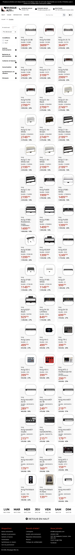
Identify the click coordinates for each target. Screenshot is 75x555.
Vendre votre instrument (33, 534)
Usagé (9, 15)
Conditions (6, 38)
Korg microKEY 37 (27, 461)
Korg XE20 (62, 250)
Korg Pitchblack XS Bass (46, 491)
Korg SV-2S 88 (26, 40)
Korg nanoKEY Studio (27, 431)
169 (43, 468)
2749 (63, 107)
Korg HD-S (44, 370)
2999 (63, 77)
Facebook (53, 543)
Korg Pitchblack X (27, 491)
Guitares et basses (9, 61)
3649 (63, 45)
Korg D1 (61, 280)
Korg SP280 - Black (26, 251)
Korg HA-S (44, 340)
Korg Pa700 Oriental (63, 71)
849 (43, 317)
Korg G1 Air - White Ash (63, 101)
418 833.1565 (54, 534)
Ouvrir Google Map (56, 540)
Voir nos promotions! (7, 545)
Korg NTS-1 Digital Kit (63, 461)
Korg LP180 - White (45, 281)
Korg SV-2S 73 (64, 40)
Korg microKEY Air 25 (46, 461)
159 (62, 467)
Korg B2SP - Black (26, 311)
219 (62, 408)
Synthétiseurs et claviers (8, 72)
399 (62, 344)
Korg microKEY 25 (64, 491)
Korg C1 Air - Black (26, 191)
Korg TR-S (62, 340)
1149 (25, 287)
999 (62, 285)
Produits (11, 19)
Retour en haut (38, 519)
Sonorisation (6, 67)
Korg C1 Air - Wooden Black (64, 131)
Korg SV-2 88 (26, 70)
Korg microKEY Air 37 (64, 431)
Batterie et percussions (6, 55)
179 (62, 438)
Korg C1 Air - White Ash (26, 161)
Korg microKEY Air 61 (27, 401)
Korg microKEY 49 (64, 401)
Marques (5, 78)
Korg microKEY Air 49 (46, 401)
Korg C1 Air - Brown (63, 161)
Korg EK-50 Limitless (44, 311)
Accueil (3, 19)
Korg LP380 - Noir (45, 221)
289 (25, 408)
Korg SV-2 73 (45, 70)
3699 (44, 45)
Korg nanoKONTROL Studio (46, 431)
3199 (44, 75)
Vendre (26, 15)
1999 (44, 195)
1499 (63, 197)
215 (25, 438)
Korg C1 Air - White (45, 161)
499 (25, 344)
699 (62, 314)
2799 (25, 105)
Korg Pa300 (63, 220)
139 (25, 497)
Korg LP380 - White (63, 191)
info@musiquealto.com (57, 531)
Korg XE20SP (45, 250)
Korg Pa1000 (45, 40)
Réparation (17, 15)
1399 (63, 225)
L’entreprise (29, 531)
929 (25, 317)
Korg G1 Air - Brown (45, 131)
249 (43, 408)
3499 (25, 75)
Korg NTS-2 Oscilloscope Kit (65, 371)
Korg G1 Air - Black (45, 101)
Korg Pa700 (25, 100)
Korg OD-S (25, 370)
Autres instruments (6, 49)
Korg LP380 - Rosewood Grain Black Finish (26, 221)
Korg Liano (25, 340)
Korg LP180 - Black (26, 281)
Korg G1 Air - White (26, 131)
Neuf (3, 15)
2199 (63, 137)
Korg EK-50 (63, 310)
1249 (63, 255)
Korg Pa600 (44, 190)
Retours (28, 539)
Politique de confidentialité (34, 542)
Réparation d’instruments (33, 537)
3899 (25, 45)
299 (62, 378)
